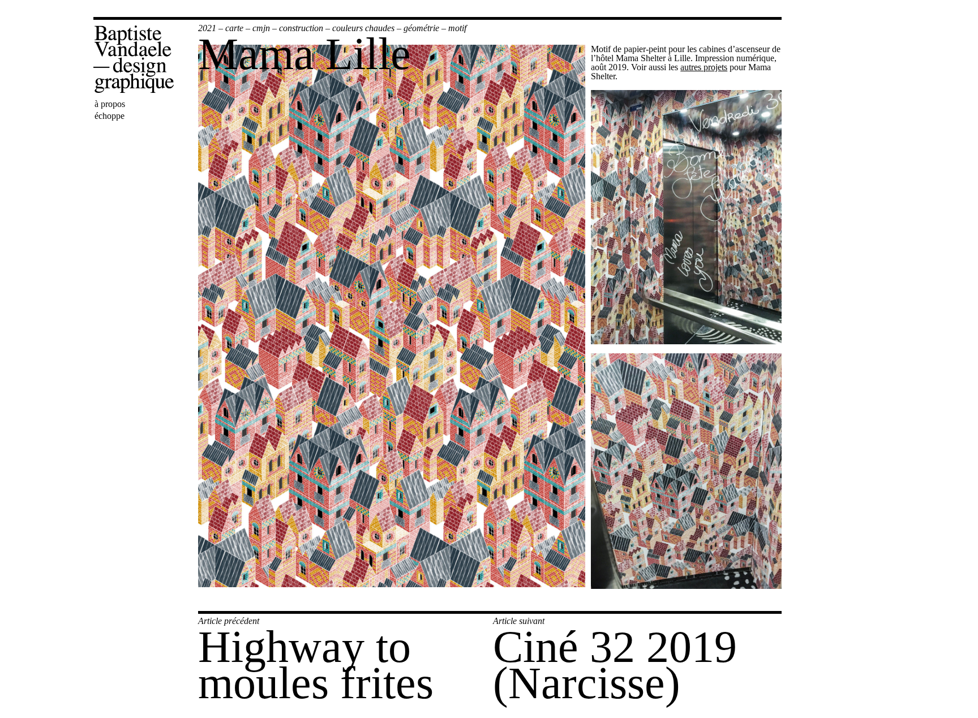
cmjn (261, 28)
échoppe (110, 116)
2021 (207, 28)
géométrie (421, 28)
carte (234, 28)
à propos (110, 104)
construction (301, 28)
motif (457, 28)
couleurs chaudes (363, 28)
